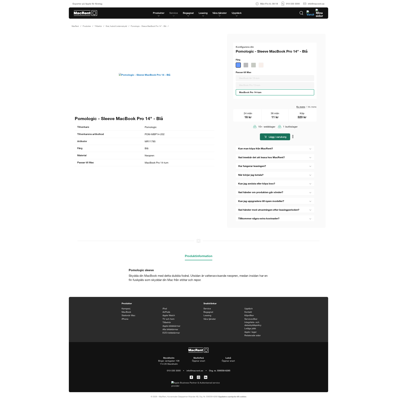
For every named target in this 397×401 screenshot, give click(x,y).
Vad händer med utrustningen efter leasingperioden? (268, 209)
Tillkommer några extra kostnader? (258, 218)
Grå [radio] (245, 65)
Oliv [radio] (253, 65)
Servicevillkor (250, 319)
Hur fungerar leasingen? (252, 165)
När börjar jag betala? (250, 174)
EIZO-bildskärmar (171, 332)
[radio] (275, 78)
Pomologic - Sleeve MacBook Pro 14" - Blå (148, 26)
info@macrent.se (195, 370)
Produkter (87, 26)
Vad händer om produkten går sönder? (260, 192)
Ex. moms (301, 106)
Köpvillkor (249, 315)
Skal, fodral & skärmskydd (116, 26)
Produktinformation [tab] (198, 256)
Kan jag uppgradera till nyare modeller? (261, 200)
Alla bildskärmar (170, 329)
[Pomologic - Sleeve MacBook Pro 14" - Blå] (144, 75)
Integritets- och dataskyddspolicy (252, 324)
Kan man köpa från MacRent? (255, 148)
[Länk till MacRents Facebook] (191, 377)
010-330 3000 (174, 370)
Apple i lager (250, 332)
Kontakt (248, 312)
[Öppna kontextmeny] (293, 137)
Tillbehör (98, 26)
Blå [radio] (238, 65)
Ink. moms (312, 106)
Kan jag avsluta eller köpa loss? (256, 183)
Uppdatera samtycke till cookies (232, 396)
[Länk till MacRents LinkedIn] (205, 377)
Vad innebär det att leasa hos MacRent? (261, 157)
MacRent (75, 26)
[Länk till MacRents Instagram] (198, 377)
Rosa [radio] (261, 65)
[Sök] (301, 13)
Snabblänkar (209, 303)
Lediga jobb (250, 328)
